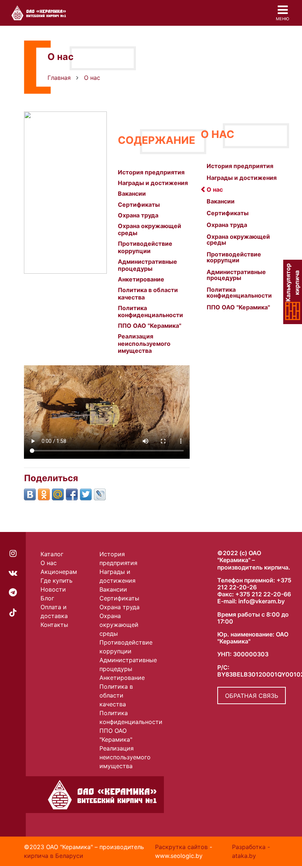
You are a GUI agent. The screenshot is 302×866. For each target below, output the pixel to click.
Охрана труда (138, 215)
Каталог (52, 554)
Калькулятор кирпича (293, 283)
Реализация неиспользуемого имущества (144, 343)
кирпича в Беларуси (53, 855)
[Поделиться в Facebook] (72, 494)
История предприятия (151, 172)
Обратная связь (251, 695)
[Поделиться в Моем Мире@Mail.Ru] (58, 494)
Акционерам (59, 571)
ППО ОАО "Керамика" (149, 325)
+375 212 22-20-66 (263, 594)
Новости (53, 589)
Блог (47, 598)
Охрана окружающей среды (149, 229)
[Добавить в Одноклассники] (44, 494)
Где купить (57, 580)
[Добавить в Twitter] (86, 494)
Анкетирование (141, 279)
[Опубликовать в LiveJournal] (100, 494)
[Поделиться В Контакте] (30, 494)
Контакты (54, 624)
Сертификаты (139, 204)
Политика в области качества (148, 293)
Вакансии (132, 193)
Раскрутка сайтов (181, 847)
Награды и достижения (153, 183)
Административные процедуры (147, 265)
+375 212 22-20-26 (254, 583)
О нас (49, 563)
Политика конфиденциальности (150, 311)
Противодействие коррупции (145, 247)
